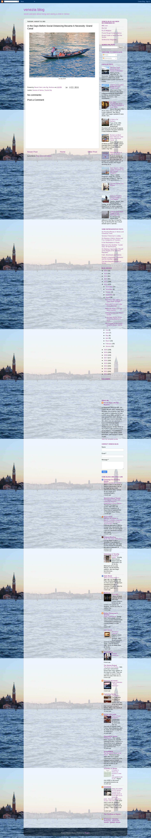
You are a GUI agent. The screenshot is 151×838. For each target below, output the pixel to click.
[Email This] (70, 87)
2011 (105, 374)
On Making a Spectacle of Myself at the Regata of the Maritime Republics (112, 250)
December (109, 286)
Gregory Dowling (110, 537)
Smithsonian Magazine (109, 39)
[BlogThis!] (72, 87)
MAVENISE (107, 787)
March (108, 341)
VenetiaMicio (108, 652)
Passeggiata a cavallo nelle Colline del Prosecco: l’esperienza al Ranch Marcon (113, 501)
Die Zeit (104, 28)
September (109, 295)
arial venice (108, 630)
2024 (106, 276)
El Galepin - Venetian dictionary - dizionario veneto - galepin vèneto (112, 820)
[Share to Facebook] (76, 87)
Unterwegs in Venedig (111, 554)
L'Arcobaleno (116, 696)
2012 (106, 371)
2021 (106, 284)
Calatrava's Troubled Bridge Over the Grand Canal (117, 86)
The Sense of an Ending (111, 667)
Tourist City (48, 90)
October (108, 292)
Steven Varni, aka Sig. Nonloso (111, 403)
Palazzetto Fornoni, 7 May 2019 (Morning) (113, 305)
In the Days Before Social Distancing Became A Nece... (113, 319)
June (107, 333)
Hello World (108, 576)
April (107, 338)
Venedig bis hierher (115, 556)
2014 (106, 366)
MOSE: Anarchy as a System (113, 483)
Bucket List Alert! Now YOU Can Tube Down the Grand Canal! (116, 137)
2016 (106, 360)
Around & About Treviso (112, 498)
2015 (106, 363)
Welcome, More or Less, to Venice (116, 153)
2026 (106, 271)
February (109, 343)
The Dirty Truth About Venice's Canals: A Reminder (116, 69)
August (108, 297)
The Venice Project (110, 665)
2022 (106, 281)
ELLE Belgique (106, 30)
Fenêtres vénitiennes (115, 654)
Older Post (92, 152)
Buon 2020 (115, 594)
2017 (106, 358)
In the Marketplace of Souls (110, 242)
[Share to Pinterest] (78, 87)
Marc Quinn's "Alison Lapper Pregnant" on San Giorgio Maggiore (117, 170)
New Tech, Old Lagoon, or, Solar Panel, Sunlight (114, 300)
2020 (106, 349)
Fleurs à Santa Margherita (116, 717)
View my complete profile (110, 439)
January (108, 346)
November (109, 289)
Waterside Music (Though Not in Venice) (113, 309)
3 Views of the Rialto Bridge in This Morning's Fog (116, 213)
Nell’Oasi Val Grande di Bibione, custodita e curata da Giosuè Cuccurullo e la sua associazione (113, 521)
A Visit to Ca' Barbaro (114, 120)
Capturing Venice (110, 694)
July (107, 330)
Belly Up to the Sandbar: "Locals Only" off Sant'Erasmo (112, 245)
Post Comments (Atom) (43, 156)
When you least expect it (111, 577)
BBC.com (105, 25)
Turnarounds (108, 738)
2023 (106, 279)
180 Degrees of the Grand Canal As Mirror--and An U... (113, 325)
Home (62, 152)
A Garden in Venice (110, 768)
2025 (106, 273)
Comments (108, 58)
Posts (106, 55)
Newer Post (32, 152)
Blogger (87, 833)
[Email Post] (66, 87)
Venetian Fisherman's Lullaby (111, 236)
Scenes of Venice (38, 90)
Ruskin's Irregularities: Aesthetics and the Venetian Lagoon (112, 258)
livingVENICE (108, 751)
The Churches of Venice (112, 814)
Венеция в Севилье (115, 632)
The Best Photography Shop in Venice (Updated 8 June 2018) (117, 104)
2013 (106, 368)
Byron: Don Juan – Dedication (113, 539)
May (107, 335)
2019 (106, 352)
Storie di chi (108, 517)
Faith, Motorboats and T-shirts (111, 255)
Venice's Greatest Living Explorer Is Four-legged (116, 197)
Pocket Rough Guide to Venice (112, 33)
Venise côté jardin (110, 714)
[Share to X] (74, 87)
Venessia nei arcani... (111, 680)
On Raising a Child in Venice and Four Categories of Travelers (112, 239)
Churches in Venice (110, 736)
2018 (106, 355)
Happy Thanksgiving (110, 616)
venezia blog (34, 9)
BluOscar (107, 593)
